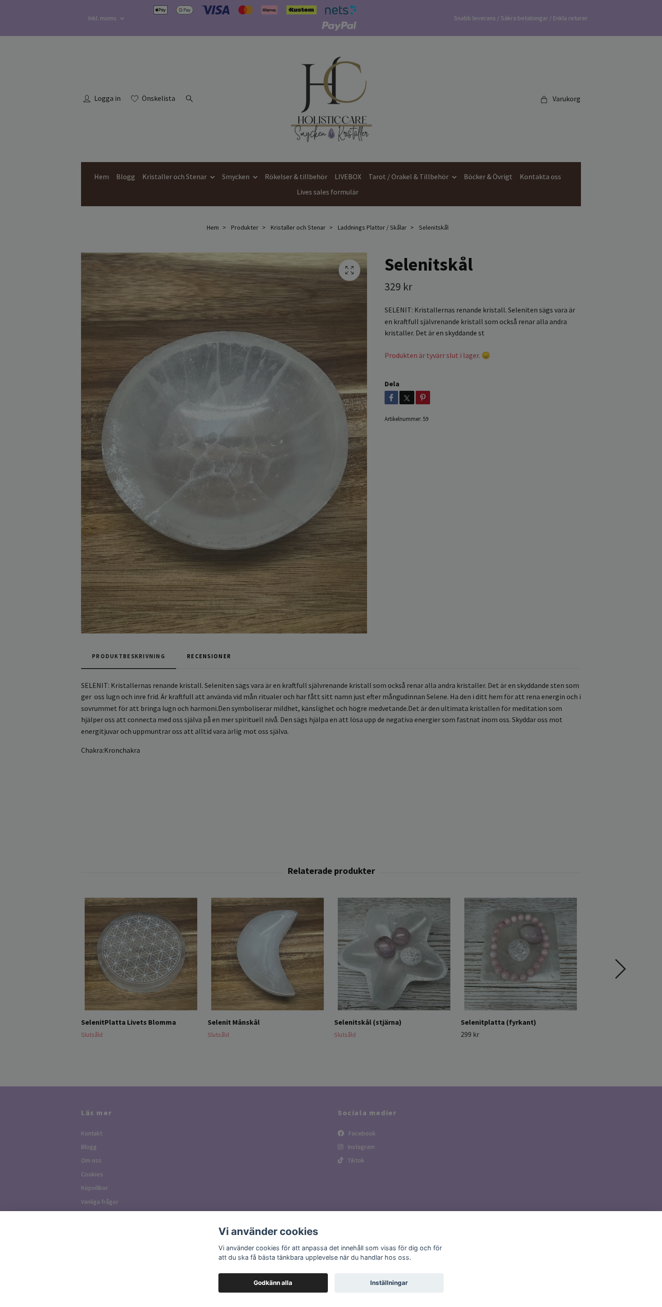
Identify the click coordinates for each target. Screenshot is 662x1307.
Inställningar (389, 1282)
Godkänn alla (273, 1282)
